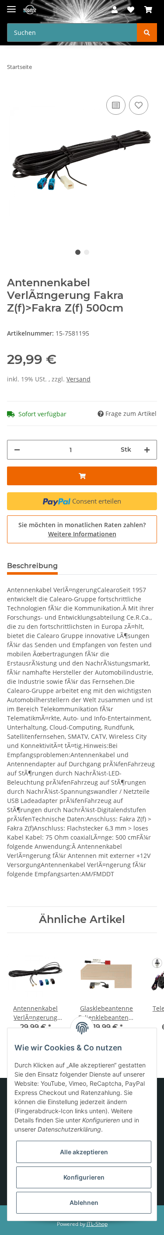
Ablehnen (84, 1202)
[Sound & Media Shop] (30, 10)
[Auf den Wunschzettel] (138, 105)
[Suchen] (147, 32)
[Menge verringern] (17, 449)
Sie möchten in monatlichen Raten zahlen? (82, 529)
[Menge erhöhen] (147, 449)
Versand (78, 379)
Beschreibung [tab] (32, 566)
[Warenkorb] (148, 9)
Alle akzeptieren (84, 1152)
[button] (114, 9)
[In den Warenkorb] (82, 476)
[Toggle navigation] (11, 5)
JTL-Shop (97, 1224)
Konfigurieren (84, 1177)
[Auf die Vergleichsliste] (116, 105)
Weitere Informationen (82, 534)
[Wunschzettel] (130, 9)
